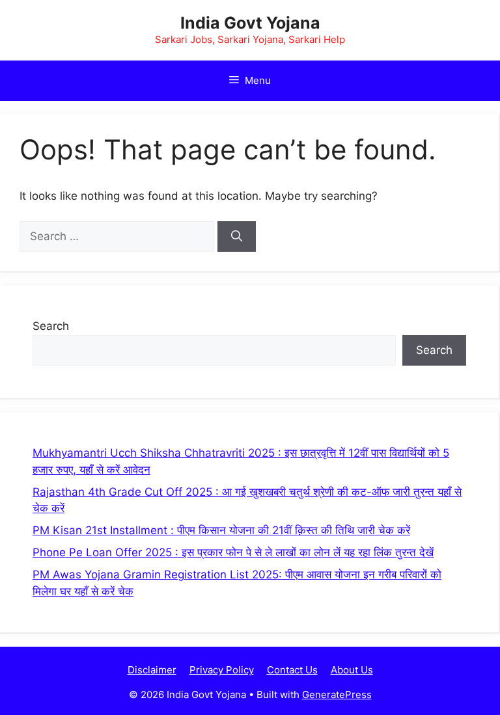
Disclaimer (152, 670)
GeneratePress (337, 694)
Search (51, 325)
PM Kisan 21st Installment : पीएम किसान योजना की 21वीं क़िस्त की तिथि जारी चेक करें (221, 530)
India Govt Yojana (250, 23)
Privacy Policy (221, 670)
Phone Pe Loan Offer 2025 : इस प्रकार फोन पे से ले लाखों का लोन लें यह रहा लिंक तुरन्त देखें (233, 552)
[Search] (236, 236)
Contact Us (292, 670)
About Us (352, 670)
